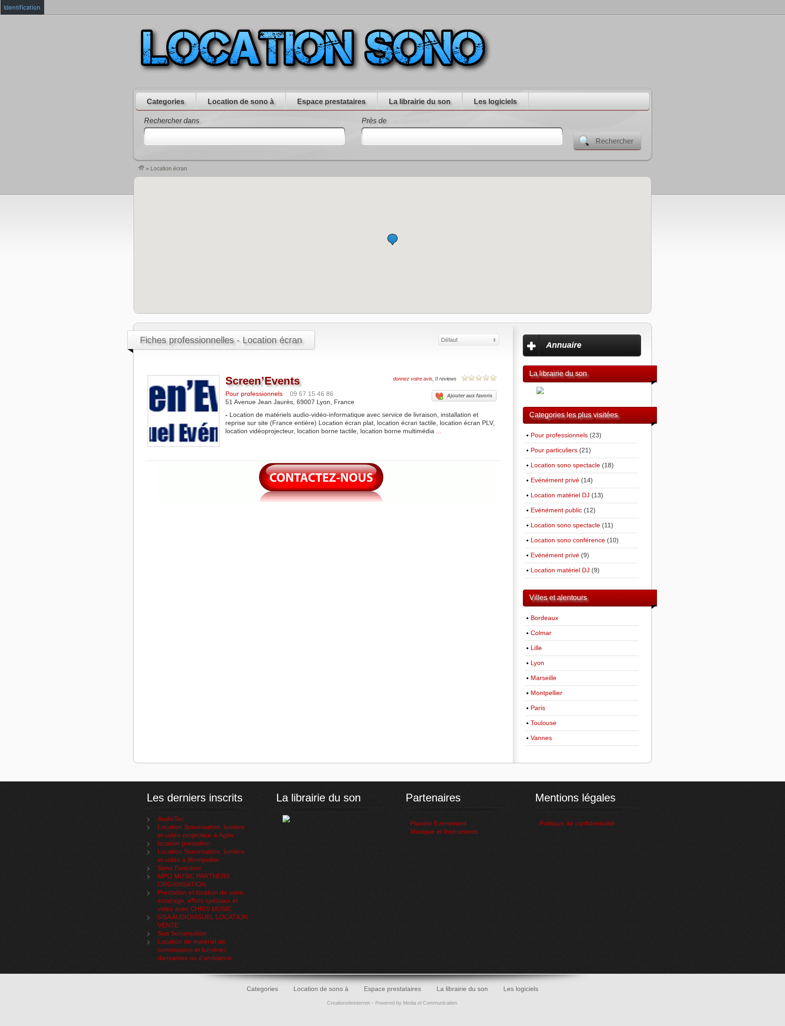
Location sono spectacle (565, 465)
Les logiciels (495, 101)
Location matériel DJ (560, 495)
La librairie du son (420, 101)
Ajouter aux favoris (469, 395)
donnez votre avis (412, 378)
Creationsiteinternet (348, 1003)
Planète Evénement (438, 823)
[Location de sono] (141, 168)
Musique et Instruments (444, 831)
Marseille (543, 678)
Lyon (537, 663)
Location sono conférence (568, 540)
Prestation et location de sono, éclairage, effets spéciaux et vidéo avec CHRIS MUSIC (201, 900)
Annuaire (563, 345)
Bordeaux (544, 618)
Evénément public (556, 510)
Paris (538, 708)
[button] (392, 239)
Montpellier (546, 693)
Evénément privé (555, 480)
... (439, 431)
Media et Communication (430, 1003)
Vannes (541, 738)
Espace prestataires (331, 101)
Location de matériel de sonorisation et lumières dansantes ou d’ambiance (195, 949)
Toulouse (543, 723)
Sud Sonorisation (182, 933)
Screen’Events (262, 381)
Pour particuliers (554, 450)
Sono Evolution (179, 868)
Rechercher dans (171, 121)
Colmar (541, 633)
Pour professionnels (254, 393)
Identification (22, 7)
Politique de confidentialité (578, 823)
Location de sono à (241, 101)
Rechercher (614, 141)
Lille (536, 648)
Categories (165, 101)
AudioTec (171, 819)
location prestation (184, 843)
